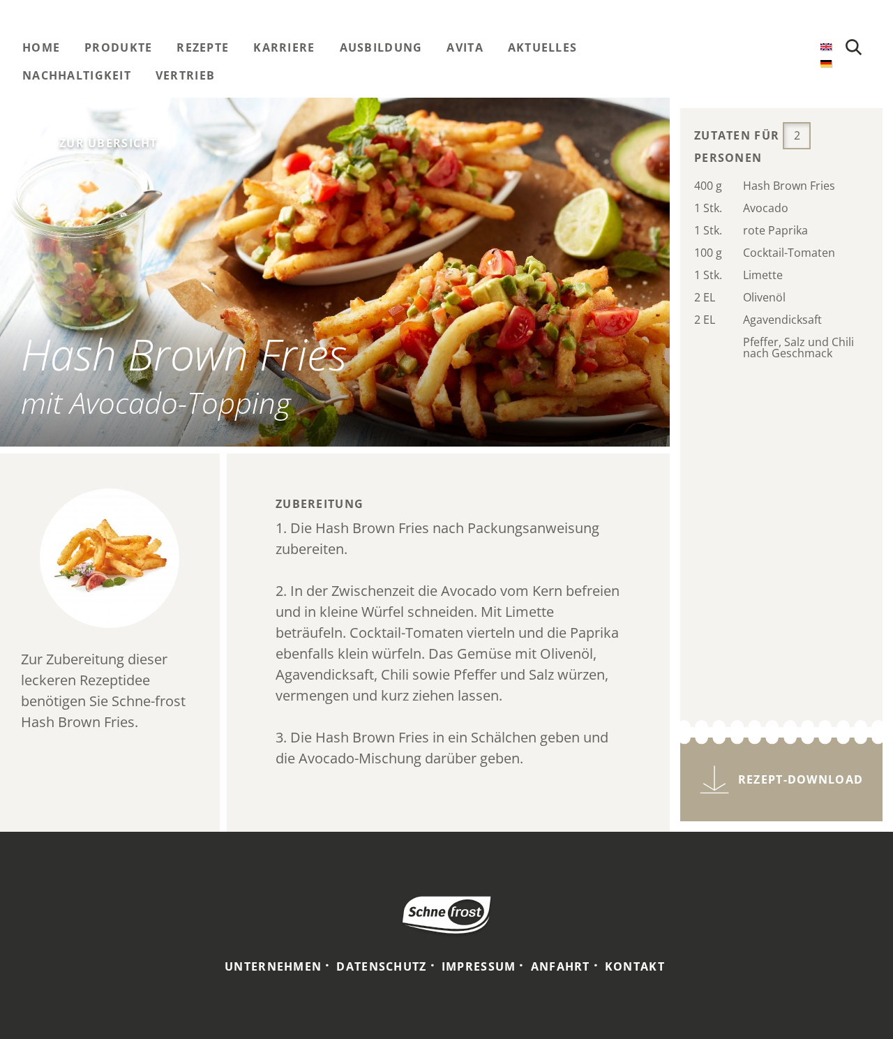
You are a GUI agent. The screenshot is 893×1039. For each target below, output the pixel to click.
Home (41, 47)
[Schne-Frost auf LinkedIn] (786, 48)
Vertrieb (185, 75)
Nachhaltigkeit (76, 75)
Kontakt (635, 966)
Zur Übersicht (108, 143)
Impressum (479, 966)
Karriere (284, 47)
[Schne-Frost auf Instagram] (758, 48)
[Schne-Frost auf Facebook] (730, 48)
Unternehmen (273, 966)
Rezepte (203, 47)
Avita (464, 47)
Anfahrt (560, 966)
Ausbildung (381, 47)
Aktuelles (543, 47)
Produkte (118, 47)
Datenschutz (381, 966)
